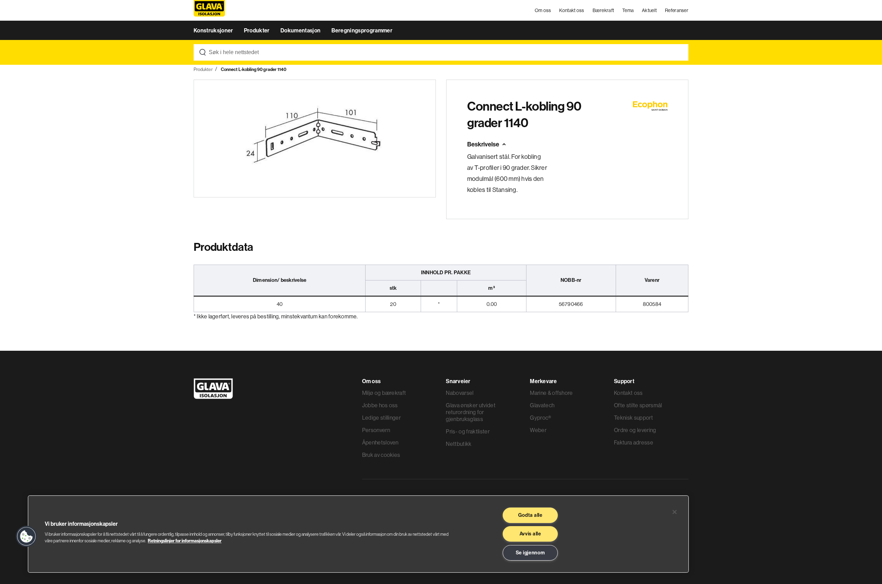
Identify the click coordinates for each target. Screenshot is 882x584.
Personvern (376, 430)
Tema (628, 10)
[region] (358, 534)
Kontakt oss (571, 10)
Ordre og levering (635, 430)
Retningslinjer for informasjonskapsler (185, 540)
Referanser (676, 10)
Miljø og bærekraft (384, 392)
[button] (27, 536)
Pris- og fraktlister (467, 431)
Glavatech (542, 405)
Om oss (543, 10)
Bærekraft (603, 10)
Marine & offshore (551, 392)
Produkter (257, 30)
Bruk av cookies (381, 454)
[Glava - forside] (209, 10)
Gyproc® (540, 417)
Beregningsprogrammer (361, 30)
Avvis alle (530, 534)
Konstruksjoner (214, 30)
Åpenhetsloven (380, 442)
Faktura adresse (633, 442)
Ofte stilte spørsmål (638, 405)
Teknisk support (633, 417)
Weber (538, 430)
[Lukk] (674, 512)
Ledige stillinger (381, 417)
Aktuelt (649, 10)
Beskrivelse (483, 144)
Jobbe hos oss (380, 405)
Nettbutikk (458, 443)
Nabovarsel (459, 392)
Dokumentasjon (300, 30)
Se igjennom (530, 553)
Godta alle (530, 515)
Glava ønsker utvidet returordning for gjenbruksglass (470, 412)
